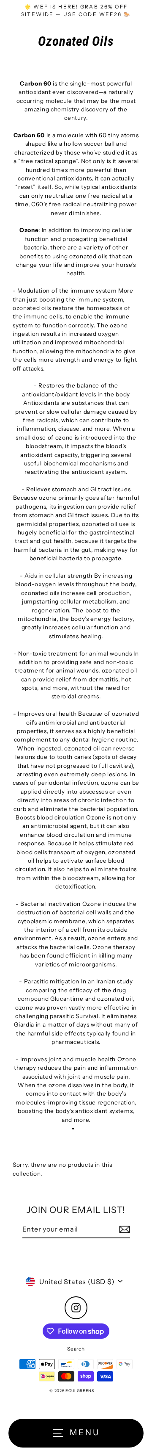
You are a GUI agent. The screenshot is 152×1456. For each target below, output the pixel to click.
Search (75, 1348)
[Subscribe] (123, 1229)
